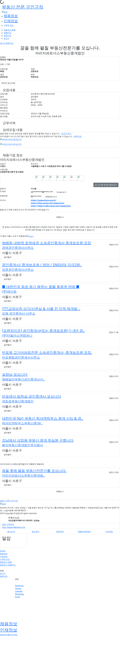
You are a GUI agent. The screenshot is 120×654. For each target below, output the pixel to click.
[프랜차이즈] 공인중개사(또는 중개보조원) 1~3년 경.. (43, 330)
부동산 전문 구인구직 (22, 7)
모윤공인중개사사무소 (18, 269)
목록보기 (60, 217)
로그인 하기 (66, 133)
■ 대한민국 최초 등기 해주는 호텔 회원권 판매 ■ (40, 286)
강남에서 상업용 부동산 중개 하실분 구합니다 (37, 440)
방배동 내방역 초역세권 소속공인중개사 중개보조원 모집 (46, 242)
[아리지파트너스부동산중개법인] (45, 178)
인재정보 (11, 20)
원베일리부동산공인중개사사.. (23, 379)
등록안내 (7, 33)
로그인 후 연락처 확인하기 (106, 185)
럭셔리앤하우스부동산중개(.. (22, 423)
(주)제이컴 (9, 291)
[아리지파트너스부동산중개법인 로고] (38, 178)
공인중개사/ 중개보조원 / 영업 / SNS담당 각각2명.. (42, 264)
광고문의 (35, 531)
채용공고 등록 (9, 30)
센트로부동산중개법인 (18, 401)
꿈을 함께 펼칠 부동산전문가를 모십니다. (34, 470)
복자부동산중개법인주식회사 (22, 445)
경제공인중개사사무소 (18, 247)
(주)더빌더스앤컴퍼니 (17, 335)
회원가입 (7, 35)
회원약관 (60, 531)
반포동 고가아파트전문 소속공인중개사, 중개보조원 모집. (47, 352)
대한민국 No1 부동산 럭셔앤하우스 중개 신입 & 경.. (42, 418)
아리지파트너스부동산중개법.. (23, 475)
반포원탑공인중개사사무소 (21, 357)
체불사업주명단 (84, 531)
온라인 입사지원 (8, 83)
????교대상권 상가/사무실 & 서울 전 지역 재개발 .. (41, 308)
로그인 (6, 38)
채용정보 (11, 15)
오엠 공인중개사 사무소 (18, 313)
